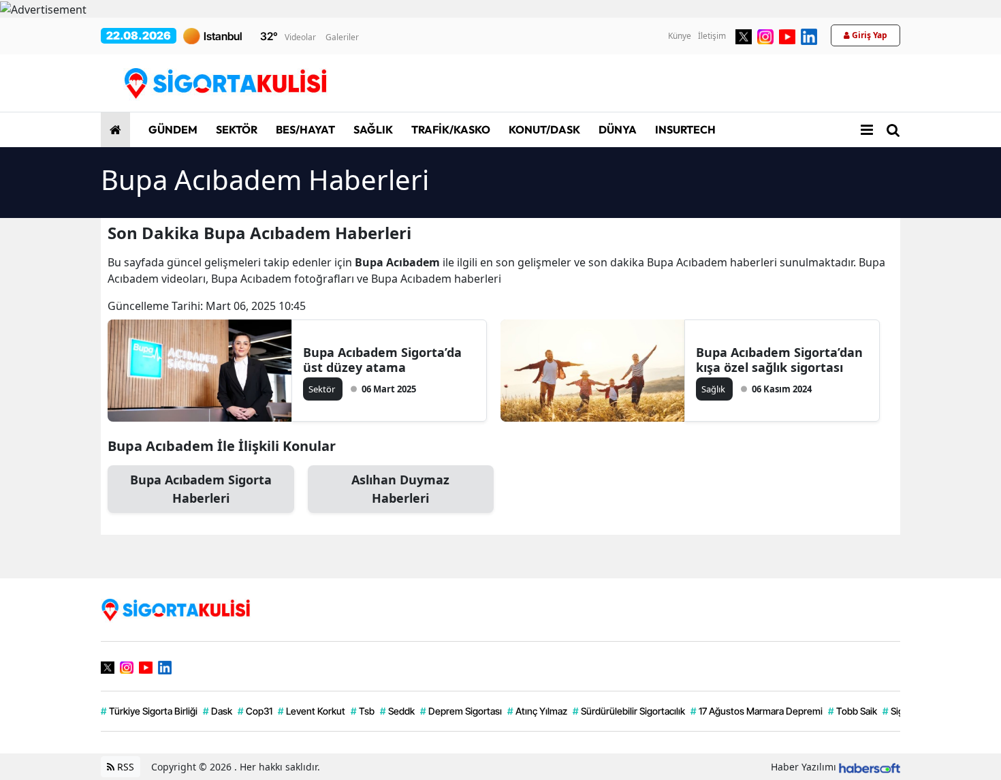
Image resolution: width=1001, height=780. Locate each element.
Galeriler (342, 37)
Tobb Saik (852, 711)
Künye (679, 36)
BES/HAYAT (304, 129)
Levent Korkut (311, 711)
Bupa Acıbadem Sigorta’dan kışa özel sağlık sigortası (779, 360)
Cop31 (255, 711)
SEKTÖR (235, 129)
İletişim (712, 36)
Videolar (300, 37)
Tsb (363, 711)
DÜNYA (617, 129)
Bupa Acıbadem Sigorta (201, 488)
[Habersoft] (869, 767)
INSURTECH (684, 129)
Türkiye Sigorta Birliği (149, 711)
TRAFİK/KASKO (449, 129)
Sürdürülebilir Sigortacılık (629, 711)
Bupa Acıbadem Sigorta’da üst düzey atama (382, 360)
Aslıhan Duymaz (400, 488)
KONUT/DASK (543, 129)
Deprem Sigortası (461, 711)
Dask (217, 711)
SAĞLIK (372, 129)
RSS (124, 766)
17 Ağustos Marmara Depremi (756, 711)
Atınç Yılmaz (537, 711)
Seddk (397, 711)
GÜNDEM (171, 129)
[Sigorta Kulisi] (176, 609)
